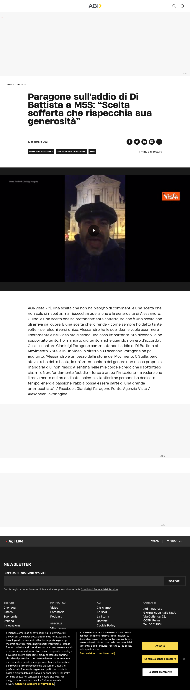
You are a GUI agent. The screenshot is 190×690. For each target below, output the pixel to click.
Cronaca (10, 607)
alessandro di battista (71, 151)
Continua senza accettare (160, 659)
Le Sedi (102, 612)
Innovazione (12, 625)
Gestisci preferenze (160, 672)
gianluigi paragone (41, 151)
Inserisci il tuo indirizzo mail (25, 573)
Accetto (160, 645)
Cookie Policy (106, 625)
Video (54, 607)
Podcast (56, 616)
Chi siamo (104, 607)
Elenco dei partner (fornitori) (97, 653)
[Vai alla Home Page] (95, 6)
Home (10, 84)
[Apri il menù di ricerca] (174, 6)
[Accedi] (182, 6)
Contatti (102, 621)
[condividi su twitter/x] (137, 142)
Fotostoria (57, 612)
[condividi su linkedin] (144, 142)
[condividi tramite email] (152, 142)
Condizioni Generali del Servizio (99, 589)
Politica (9, 621)
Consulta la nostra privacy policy (34, 684)
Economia (10, 616)
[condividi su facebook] (129, 142)
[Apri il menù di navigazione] (8, 6)
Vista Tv (21, 84)
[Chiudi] (184, 659)
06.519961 (155, 624)
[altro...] (159, 142)
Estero (8, 612)
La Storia (103, 616)
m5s (92, 151)
